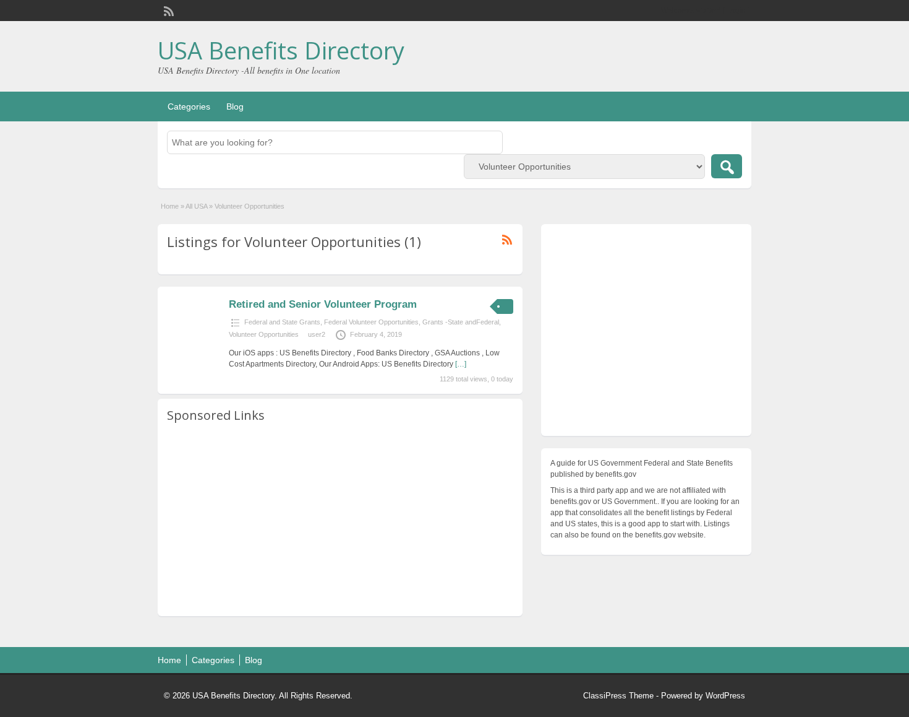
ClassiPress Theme (618, 695)
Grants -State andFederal (460, 322)
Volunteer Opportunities (264, 334)
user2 (316, 334)
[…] (460, 364)
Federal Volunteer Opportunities (371, 322)
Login (736, 10)
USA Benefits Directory (281, 50)
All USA (196, 206)
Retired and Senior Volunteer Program (323, 304)
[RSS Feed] (168, 10)
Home (170, 206)
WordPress (725, 695)
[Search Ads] (726, 166)
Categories (189, 106)
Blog (235, 106)
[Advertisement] (340, 520)
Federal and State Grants (282, 322)
